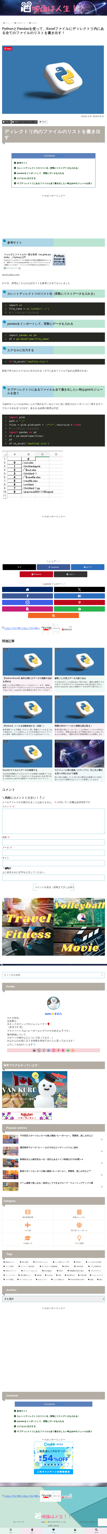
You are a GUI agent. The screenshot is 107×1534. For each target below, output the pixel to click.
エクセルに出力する (26, 178)
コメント (8, 806)
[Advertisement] (53, 216)
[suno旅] (28, 912)
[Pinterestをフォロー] (79, 602)
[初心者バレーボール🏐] (79, 912)
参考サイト (22, 163)
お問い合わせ (53, 1526)
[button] (70, 574)
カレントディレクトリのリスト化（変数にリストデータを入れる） (48, 168)
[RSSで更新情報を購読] (53, 615)
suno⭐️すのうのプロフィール (53, 1522)
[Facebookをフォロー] (27, 596)
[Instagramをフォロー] (27, 602)
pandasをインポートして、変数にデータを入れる (40, 173)
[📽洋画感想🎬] (79, 941)
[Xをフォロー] (79, 589)
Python (7, 122)
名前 (6, 837)
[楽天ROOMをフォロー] (27, 609)
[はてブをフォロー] (79, 596)
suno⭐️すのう (53, 1013)
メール (7, 847)
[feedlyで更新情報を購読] (79, 609)
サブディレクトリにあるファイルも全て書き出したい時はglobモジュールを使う (54, 183)
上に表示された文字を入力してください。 (24, 872)
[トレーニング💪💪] (28, 941)
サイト (5, 858)
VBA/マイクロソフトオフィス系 (25, 122)
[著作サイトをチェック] (27, 589)
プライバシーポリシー (88, 1522)
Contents (49, 155)
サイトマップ (18, 1522)
